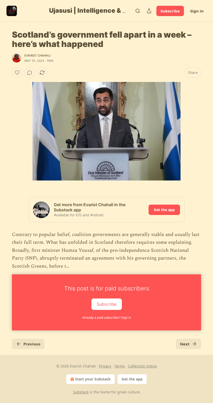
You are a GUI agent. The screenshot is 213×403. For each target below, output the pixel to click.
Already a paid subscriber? (106, 317)
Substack (81, 392)
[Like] (17, 72)
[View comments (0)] (29, 72)
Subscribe (170, 10)
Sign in (197, 10)
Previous (31, 343)
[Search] (137, 11)
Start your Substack (93, 379)
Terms (119, 366)
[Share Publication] (149, 11)
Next (185, 343)
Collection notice (142, 366)
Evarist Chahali (37, 55)
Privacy (105, 366)
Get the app (164, 209)
